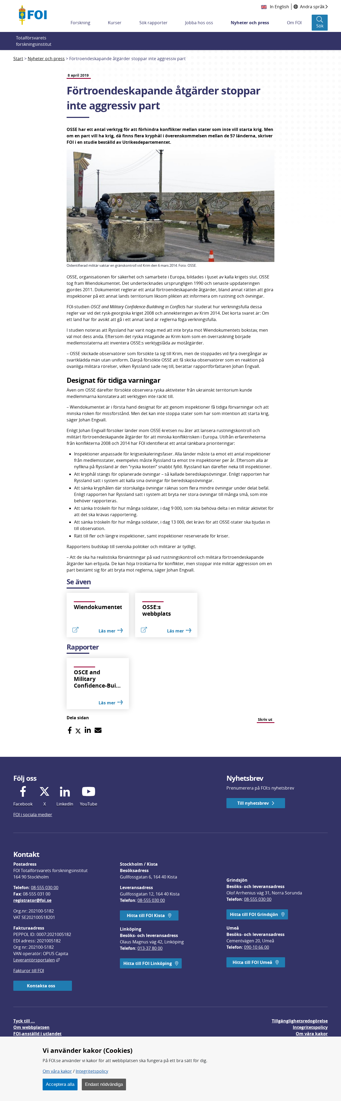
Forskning (80, 23)
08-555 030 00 (44, 887)
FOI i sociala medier (32, 814)
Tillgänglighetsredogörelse (300, 1021)
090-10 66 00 (256, 947)
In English (279, 7)
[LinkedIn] (88, 730)
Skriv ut (265, 719)
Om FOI (294, 23)
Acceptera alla (60, 1084)
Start (18, 58)
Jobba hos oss (199, 23)
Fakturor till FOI (28, 970)
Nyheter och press (250, 23)
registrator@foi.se (32, 900)
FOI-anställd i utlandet (37, 1034)
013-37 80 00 (150, 948)
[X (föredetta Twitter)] (78, 730)
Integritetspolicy (92, 1071)
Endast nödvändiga (104, 1084)
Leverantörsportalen (36, 960)
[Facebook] (69, 730)
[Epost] (98, 730)
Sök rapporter (153, 23)
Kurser (114, 23)
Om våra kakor (57, 1071)
